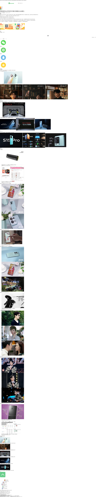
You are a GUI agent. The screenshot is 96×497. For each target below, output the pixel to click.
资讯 (1, 0)
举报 (0, 31)
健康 (19, 0)
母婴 (12, 0)
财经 (18, 0)
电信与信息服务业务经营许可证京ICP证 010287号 (6, 490)
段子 (20, 0)
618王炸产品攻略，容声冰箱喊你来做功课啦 (7, 419)
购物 (24, 0)
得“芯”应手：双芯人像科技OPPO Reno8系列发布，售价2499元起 (7, 70)
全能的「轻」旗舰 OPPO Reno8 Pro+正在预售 (5, 183)
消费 (22, 0)
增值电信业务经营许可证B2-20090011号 (4, 493)
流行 (2, 0)
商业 (16, 0)
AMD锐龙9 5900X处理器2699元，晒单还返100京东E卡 (8, 181)
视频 (17, 0)
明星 (6, 0)
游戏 (8, 0)
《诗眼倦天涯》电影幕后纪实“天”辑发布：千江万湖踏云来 (8, 308)
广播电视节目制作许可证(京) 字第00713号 (5, 491)
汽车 (23, 0)
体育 (5, 0)
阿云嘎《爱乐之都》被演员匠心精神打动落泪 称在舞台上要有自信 (7, 357)
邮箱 (14, 0)
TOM (2, 420)
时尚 (7, 0)
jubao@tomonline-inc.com (19, 496)
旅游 (10, 0)
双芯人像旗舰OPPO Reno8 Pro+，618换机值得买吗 (6, 246)
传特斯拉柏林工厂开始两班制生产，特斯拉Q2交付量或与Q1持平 (7, 101)
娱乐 (4, 0)
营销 (13, 0)
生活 (11, 0)
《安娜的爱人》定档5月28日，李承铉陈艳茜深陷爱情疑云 (7, 310)
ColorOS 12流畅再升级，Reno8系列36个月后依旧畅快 (8, 244)
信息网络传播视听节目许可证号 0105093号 (5, 492)
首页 (0, 0)
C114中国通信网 (3, 12)
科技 (25, 0)
